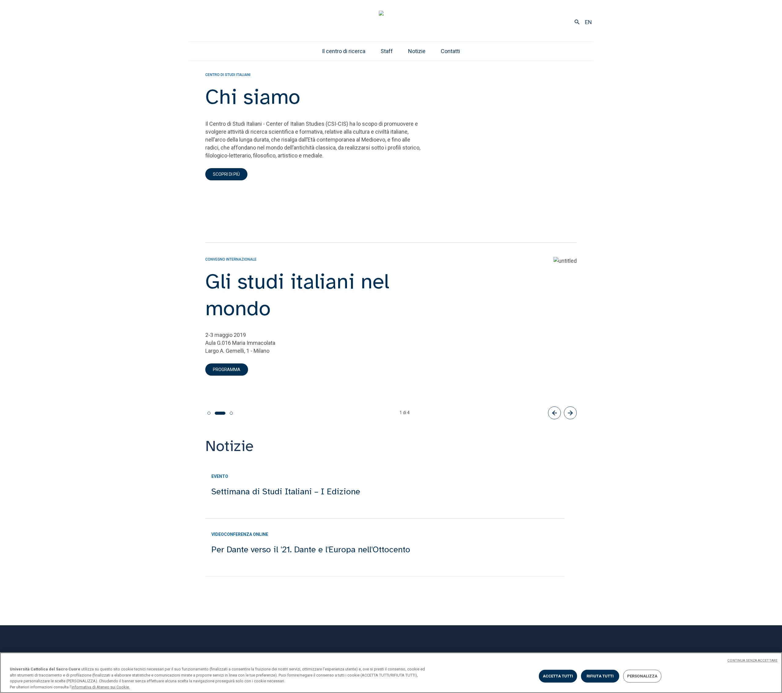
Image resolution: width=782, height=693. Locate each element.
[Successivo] (570, 412)
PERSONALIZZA (642, 676)
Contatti (450, 51)
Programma (226, 369)
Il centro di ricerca (343, 51)
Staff (387, 51)
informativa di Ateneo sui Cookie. (100, 686)
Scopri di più (226, 174)
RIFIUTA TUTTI (600, 676)
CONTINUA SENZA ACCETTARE (752, 660)
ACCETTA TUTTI (558, 676)
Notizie (417, 51)
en (588, 22)
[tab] (208, 413)
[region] (391, 672)
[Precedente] (554, 412)
